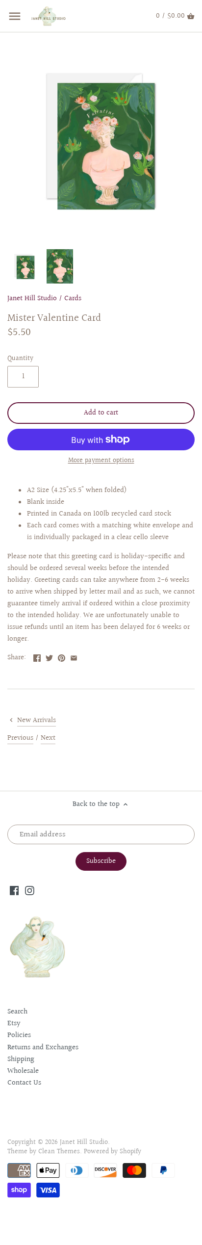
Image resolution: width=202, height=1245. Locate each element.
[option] (24, 266)
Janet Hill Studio (32, 298)
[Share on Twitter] (49, 656)
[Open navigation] (14, 16)
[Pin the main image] (61, 656)
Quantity (20, 359)
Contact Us (24, 1083)
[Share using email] (73, 656)
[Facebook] (14, 890)
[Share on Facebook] (37, 656)
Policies (19, 1035)
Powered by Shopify (112, 1151)
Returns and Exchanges (42, 1047)
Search (17, 1011)
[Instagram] (29, 890)
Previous (20, 738)
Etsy (14, 1023)
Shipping (20, 1059)
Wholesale (23, 1071)
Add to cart (101, 412)
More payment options (101, 461)
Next (48, 738)
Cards (72, 298)
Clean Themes (59, 1151)
